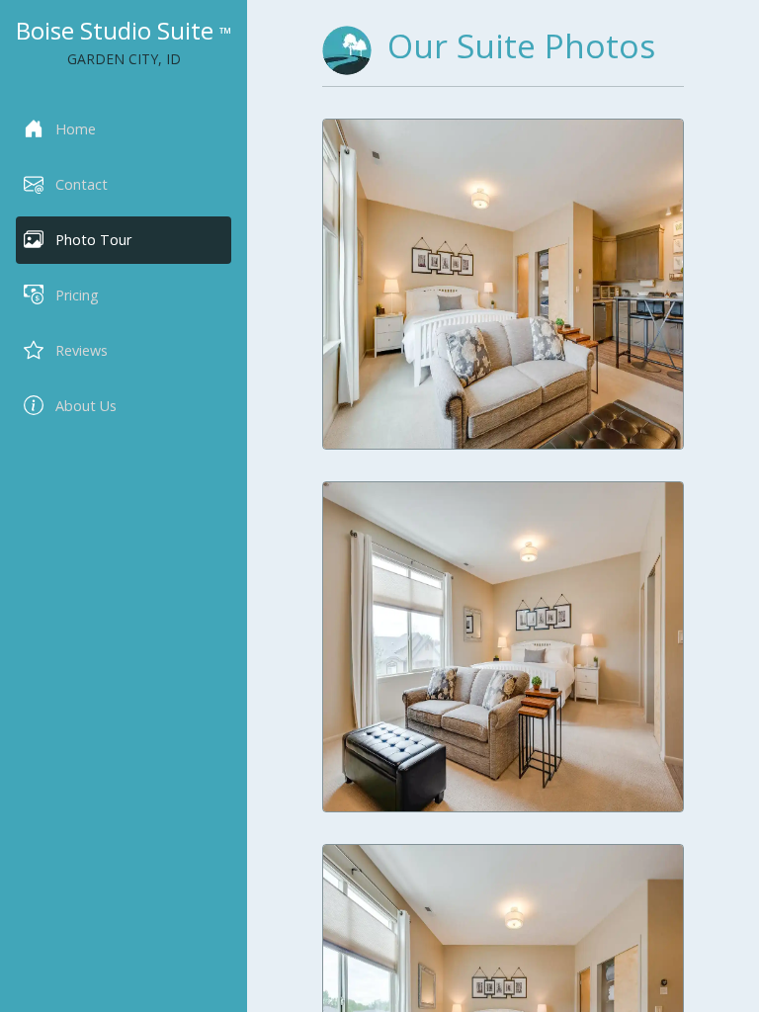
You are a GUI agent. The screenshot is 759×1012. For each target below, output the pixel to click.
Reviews (81, 350)
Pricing (77, 295)
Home (75, 129)
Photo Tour (93, 239)
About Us (86, 405)
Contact (81, 184)
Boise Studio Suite (123, 30)
